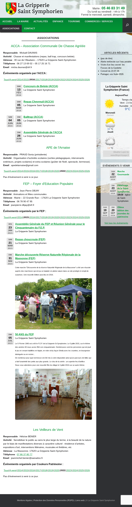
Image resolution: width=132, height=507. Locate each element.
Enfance (58, 21)
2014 (20, 79)
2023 (68, 79)
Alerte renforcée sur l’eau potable (116, 61)
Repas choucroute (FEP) (30, 239)
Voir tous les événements (116, 223)
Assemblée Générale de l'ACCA (43, 132)
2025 (81, 79)
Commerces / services (99, 21)
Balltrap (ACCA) (33, 117)
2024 (75, 79)
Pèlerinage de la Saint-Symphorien (123, 188)
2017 (38, 79)
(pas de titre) (106, 58)
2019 (50, 79)
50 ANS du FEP (24, 334)
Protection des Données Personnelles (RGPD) (53, 500)
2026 (87, 79)
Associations (10, 28)
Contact (29, 28)
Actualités (40, 21)
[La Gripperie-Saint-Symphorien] (35, 9)
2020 (56, 79)
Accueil (7, 21)
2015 (26, 79)
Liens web (80, 500)
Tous (6, 79)
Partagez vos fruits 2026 (112, 74)
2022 (62, 79)
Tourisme (74, 21)
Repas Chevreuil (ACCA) (39, 101)
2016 (32, 171)
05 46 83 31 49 (113, 7)
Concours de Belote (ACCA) (41, 86)
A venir (12, 79)
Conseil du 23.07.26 (110, 71)
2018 (44, 79)
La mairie (23, 21)
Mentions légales (24, 500)
